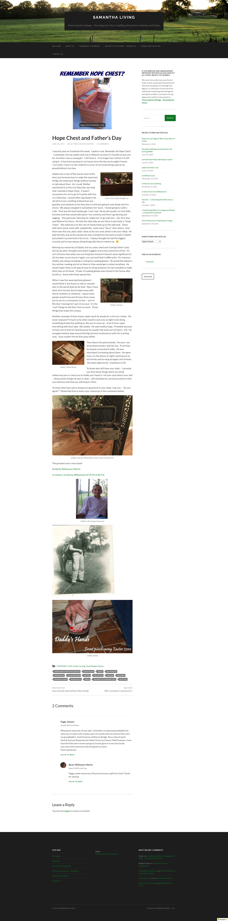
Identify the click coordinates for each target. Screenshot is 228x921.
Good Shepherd (74, 675)
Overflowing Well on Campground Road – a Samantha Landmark (158, 211)
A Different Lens (148, 175)
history (87, 675)
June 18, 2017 (58, 144)
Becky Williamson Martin (67, 469)
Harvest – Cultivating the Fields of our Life (157, 200)
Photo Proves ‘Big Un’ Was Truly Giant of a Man (158, 139)
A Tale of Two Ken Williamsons (154, 191)
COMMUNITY (62, 666)
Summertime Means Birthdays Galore (157, 159)
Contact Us (57, 54)
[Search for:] (153, 118)
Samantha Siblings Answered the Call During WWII (157, 150)
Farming (82, 666)
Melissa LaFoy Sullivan (148, 883)
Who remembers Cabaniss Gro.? (118, 689)
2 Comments (103, 144)
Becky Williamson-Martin (81, 144)
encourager (111, 671)
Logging (110, 675)
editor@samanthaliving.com (106, 854)
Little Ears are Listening (151, 183)
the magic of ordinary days (105, 679)
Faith (70, 666)
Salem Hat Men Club (150, 167)
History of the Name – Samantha (120, 46)
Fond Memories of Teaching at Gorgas (157, 220)
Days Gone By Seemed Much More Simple (70, 689)
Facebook (150, 261)
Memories (121, 675)
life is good (98, 675)
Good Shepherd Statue (95, 666)
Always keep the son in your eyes (67, 671)
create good (89, 671)
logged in (68, 811)
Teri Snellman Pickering (148, 871)
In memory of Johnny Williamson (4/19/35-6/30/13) (78, 474)
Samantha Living (114, 17)
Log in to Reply (68, 755)
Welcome (56, 46)
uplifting (123, 679)
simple (87, 679)
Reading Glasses (60, 679)
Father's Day (59, 675)
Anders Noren (163, 908)
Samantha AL (76, 679)
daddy (100, 671)
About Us (70, 46)
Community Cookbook (89, 46)
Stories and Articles (150, 46)
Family (75, 666)
